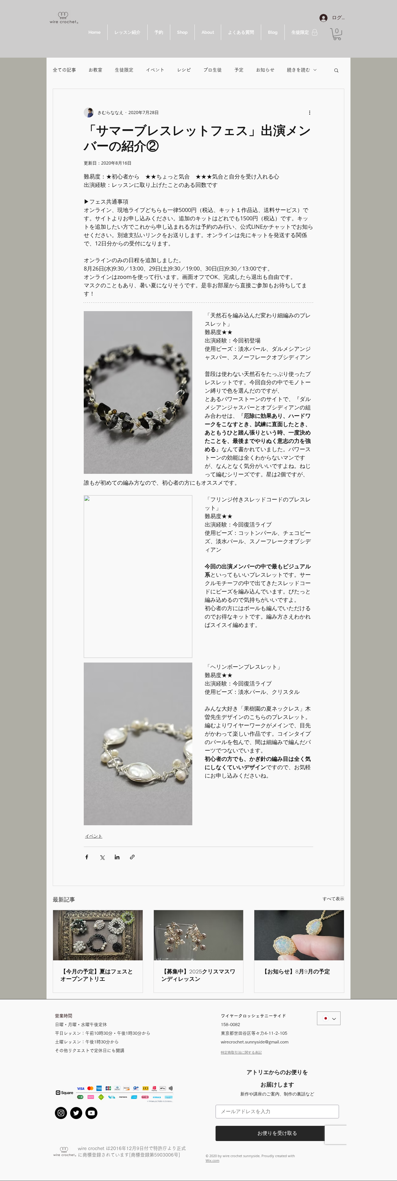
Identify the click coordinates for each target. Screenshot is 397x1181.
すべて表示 (333, 898)
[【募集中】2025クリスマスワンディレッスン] (198, 935)
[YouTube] (91, 1113)
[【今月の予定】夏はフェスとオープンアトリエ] (98, 935)
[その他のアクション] (309, 112)
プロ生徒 (212, 70)
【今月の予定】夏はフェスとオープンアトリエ (96, 975)
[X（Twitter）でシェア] (102, 857)
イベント (155, 70)
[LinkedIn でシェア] (117, 857)
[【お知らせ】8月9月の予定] (299, 935)
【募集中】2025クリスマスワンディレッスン (198, 975)
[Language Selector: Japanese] (329, 1018)
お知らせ (265, 70)
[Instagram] (61, 1113)
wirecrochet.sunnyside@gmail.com (254, 1042)
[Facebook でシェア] (87, 857)
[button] (337, 34)
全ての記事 (64, 70)
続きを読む (298, 70)
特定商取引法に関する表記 (241, 1052)
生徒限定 (124, 70)
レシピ (184, 70)
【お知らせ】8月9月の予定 (296, 971)
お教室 (95, 70)
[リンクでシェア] (132, 857)
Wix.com (212, 1160)
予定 (238, 70)
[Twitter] (76, 1113)
